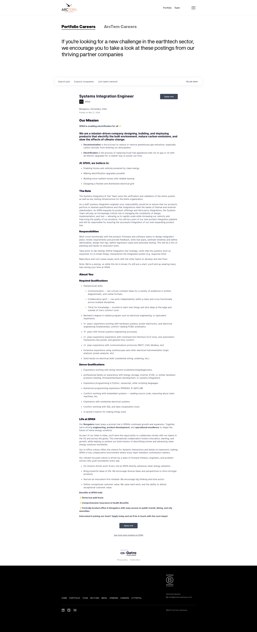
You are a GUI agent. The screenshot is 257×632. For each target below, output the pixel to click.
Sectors (94, 598)
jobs (64, 81)
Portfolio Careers (78, 27)
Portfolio (167, 8)
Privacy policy (122, 560)
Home (64, 598)
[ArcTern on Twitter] (69, 610)
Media (104, 598)
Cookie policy (135, 560)
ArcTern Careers (120, 27)
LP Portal (136, 598)
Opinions (113, 598)
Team (177, 8)
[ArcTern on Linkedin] (63, 610)
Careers (124, 598)
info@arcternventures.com (180, 597)
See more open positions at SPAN (128, 535)
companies (84, 81)
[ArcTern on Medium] (74, 610)
